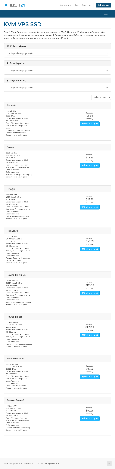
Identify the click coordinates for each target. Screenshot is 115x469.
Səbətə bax (103, 5)
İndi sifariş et (91, 123)
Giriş (76, 5)
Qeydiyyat (86, 5)
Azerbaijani (65, 5)
